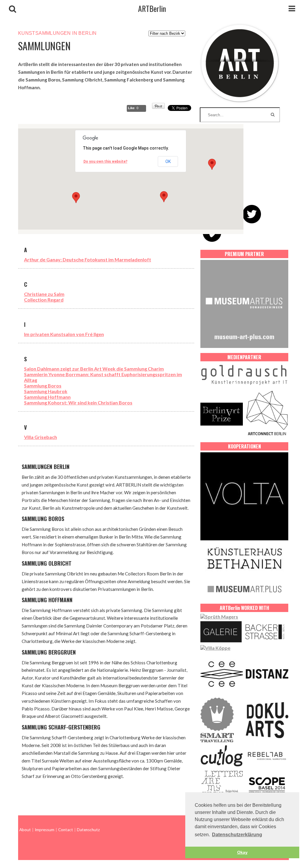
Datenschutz (88, 829)
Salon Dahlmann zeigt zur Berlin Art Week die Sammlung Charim (94, 368)
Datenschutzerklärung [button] (237, 834)
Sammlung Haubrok (45, 391)
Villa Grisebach (40, 437)
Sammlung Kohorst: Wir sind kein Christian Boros (78, 402)
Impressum (44, 829)
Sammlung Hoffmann (47, 397)
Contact (65, 829)
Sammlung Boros (42, 385)
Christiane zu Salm (44, 294)
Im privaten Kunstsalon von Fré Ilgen (64, 334)
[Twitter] (252, 214)
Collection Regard (44, 299)
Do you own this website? (105, 161)
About (25, 829)
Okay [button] (242, 852)
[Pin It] (158, 107)
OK (168, 161)
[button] (164, 197)
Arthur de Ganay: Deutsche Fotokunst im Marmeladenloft (87, 259)
